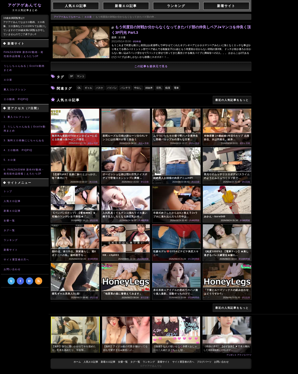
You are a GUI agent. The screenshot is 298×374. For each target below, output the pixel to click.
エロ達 (8, 79)
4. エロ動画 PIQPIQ (18, 150)
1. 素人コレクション (17, 116)
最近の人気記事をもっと (232, 99)
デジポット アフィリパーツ (238, 355)
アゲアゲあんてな (25, 7)
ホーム (77, 361)
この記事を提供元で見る (151, 66)
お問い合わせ (12, 269)
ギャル (88, 87)
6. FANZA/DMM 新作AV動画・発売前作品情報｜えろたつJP (24, 171)
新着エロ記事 (12, 210)
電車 (176, 87)
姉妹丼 (149, 87)
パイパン (112, 87)
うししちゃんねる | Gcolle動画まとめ (24, 68)
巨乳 (159, 87)
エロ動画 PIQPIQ (16, 99)
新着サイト (11, 249)
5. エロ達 (10, 159)
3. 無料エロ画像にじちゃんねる (24, 140)
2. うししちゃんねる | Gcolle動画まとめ (25, 128)
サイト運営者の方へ (16, 259)
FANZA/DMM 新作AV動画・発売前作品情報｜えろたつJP (23, 54)
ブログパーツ (204, 361)
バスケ (99, 87)
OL (79, 87)
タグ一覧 (9, 230)
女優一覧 (9, 220)
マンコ (80, 76)
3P (71, 76)
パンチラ (125, 87)
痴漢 (167, 87)
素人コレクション (15, 89)
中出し (137, 87)
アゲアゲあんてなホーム (67, 16)
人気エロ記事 (12, 201)
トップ (8, 191)
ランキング (11, 240)
